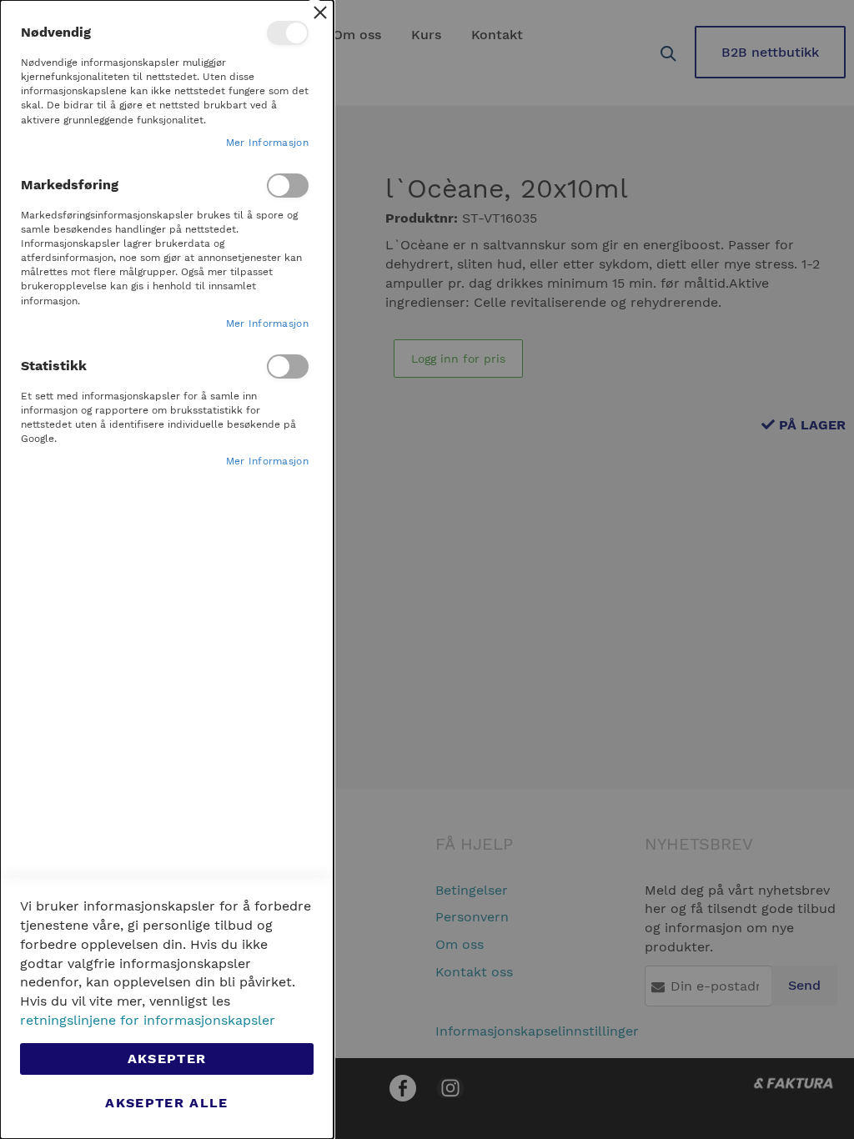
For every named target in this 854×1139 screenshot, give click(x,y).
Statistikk (288, 366)
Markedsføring (288, 185)
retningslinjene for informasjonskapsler (147, 1020)
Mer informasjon (267, 142)
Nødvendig (288, 33)
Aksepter (167, 1058)
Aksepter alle (167, 1103)
